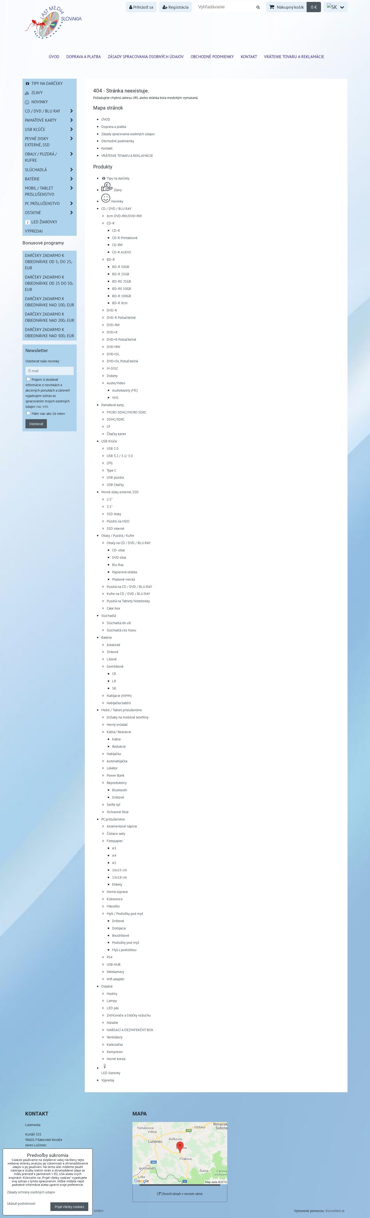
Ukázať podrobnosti (21, 1204)
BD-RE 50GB (121, 288)
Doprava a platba (83, 56)
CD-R (111, 223)
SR (114, 688)
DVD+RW (113, 346)
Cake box (113, 608)
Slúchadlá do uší (119, 622)
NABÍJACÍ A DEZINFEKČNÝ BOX (130, 1029)
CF (109, 426)
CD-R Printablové (125, 237)
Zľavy (118, 189)
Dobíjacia (119, 928)
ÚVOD (54, 56)
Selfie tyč (114, 804)
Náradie (112, 1022)
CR (114, 673)
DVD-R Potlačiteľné (121, 317)
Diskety (112, 375)
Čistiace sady (116, 833)
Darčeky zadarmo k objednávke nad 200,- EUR (49, 317)
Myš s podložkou (124, 949)
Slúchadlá (108, 615)
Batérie (106, 637)
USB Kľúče (109, 441)
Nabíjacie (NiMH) (119, 695)
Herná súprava (117, 891)
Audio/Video (116, 382)
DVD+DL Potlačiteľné (122, 361)
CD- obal (118, 550)
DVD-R (112, 310)
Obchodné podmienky (212, 56)
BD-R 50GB (120, 266)
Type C (111, 470)
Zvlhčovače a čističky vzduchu (129, 1015)
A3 (114, 848)
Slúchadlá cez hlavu (121, 630)
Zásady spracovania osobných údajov (146, 56)
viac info (42, 406)
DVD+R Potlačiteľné (121, 339)
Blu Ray (118, 564)
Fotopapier (115, 840)
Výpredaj (107, 1080)
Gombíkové (115, 666)
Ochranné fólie (118, 811)
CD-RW (117, 244)
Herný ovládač (117, 724)
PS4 (109, 957)
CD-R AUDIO (121, 252)
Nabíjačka (114, 753)
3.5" (109, 506)
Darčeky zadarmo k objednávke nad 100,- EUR (49, 301)
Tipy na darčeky (117, 178)
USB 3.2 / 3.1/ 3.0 (120, 455)
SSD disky (114, 513)
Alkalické (113, 644)
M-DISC (112, 368)
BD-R (111, 259)
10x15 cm (119, 870)
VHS (115, 397)
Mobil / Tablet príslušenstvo (121, 709)
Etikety (117, 884)
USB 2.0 (112, 448)
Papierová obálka (124, 572)
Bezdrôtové (120, 935)
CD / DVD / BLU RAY (116, 208)
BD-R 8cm (120, 302)
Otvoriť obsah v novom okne (182, 1193)
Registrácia (178, 7)
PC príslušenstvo (113, 819)
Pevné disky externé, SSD (120, 491)
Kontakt (249, 56)
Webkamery (115, 971)
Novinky (117, 201)
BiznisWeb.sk (335, 1210)
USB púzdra (115, 477)
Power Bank (115, 775)
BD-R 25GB (120, 274)
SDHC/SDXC (116, 419)
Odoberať (36, 423)
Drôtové (118, 797)
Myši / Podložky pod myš (125, 913)
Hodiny (112, 993)
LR (114, 680)
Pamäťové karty (112, 404)
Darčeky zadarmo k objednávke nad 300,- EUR (49, 332)
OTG (110, 463)
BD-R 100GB (121, 295)
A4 (114, 855)
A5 (114, 862)
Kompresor (115, 1051)
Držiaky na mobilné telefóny (127, 717)
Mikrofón (113, 906)
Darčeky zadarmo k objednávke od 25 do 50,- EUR (49, 283)
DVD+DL (113, 354)
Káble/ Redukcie (119, 731)
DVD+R (112, 332)
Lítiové (112, 659)
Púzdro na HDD (118, 521)
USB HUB (114, 964)
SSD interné (115, 528)
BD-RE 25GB (121, 281)
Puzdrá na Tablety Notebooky (128, 600)
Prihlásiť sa (142, 7)
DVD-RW (113, 324)
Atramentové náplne (122, 826)
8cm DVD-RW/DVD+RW (124, 215)
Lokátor (112, 768)
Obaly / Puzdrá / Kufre (117, 535)
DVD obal (119, 557)
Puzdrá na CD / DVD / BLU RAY (129, 586)
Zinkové (112, 651)
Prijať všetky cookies (69, 1206)
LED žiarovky (43, 221)
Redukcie (119, 746)
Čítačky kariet (116, 433)
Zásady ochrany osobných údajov (31, 1192)
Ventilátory (114, 1037)
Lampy (112, 1000)
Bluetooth (119, 789)
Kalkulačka (115, 1044)
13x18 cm (119, 877)
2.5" (109, 499)
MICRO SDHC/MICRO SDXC (126, 412)
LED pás (113, 1007)
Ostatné (107, 986)
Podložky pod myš (125, 942)
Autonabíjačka (117, 761)
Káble (116, 739)
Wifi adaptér (115, 979)
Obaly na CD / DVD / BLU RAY (129, 542)
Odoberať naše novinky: (42, 361)
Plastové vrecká (123, 579)
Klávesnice (115, 898)
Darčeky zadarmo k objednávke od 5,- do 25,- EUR (49, 261)
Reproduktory (116, 782)
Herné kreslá (116, 1058)
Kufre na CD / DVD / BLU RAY (128, 593)
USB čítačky (115, 484)
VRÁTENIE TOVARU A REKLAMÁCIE (294, 56)
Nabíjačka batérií (119, 702)
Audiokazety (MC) (125, 390)
